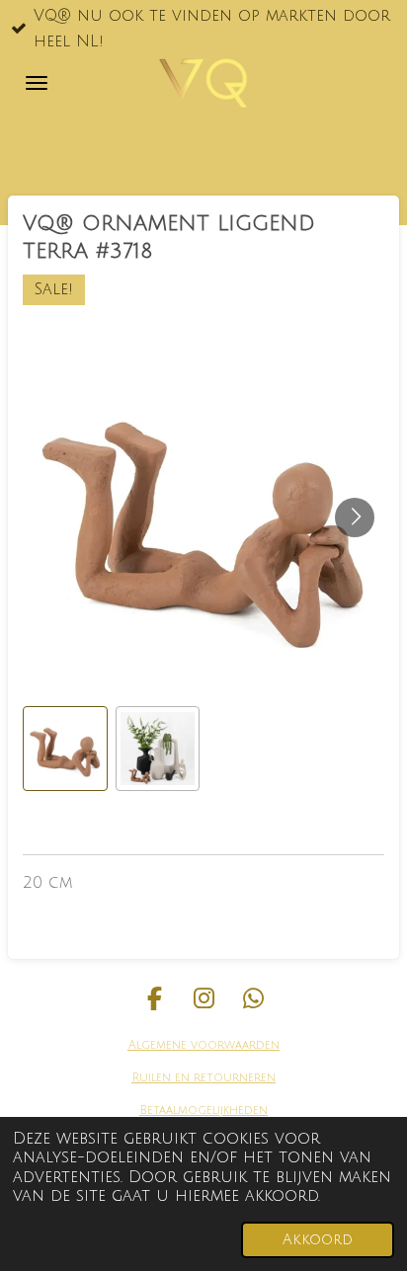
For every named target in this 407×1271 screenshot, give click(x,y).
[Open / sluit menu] (36, 83)
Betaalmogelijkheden (204, 1110)
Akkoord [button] (318, 1239)
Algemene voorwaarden (204, 1045)
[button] (65, 748)
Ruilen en (161, 1078)
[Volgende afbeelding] (354, 517)
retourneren (233, 1078)
